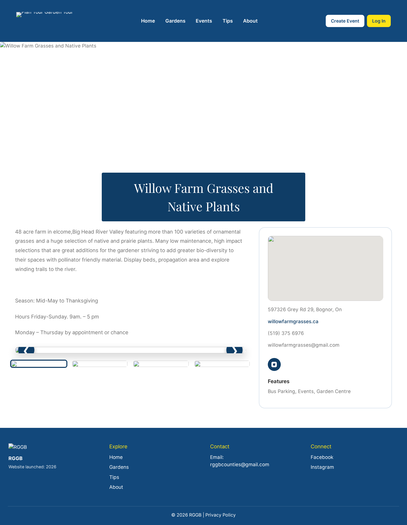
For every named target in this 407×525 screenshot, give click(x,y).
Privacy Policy (220, 515)
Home (148, 21)
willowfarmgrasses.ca (293, 321)
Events (204, 21)
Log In (379, 21)
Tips (228, 21)
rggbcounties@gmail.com (239, 464)
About (250, 21)
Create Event (345, 21)
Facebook (322, 457)
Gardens (175, 21)
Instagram (322, 467)
